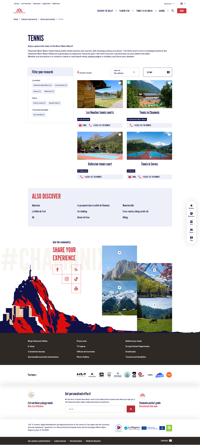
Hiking (125, 217)
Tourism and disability (135, 357)
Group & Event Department (137, 346)
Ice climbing (82, 211)
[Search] (172, 10)
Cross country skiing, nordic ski (135, 211)
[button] (97, 105)
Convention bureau (36, 352)
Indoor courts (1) (39, 103)
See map (149, 72)
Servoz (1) (37, 91)
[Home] (20, 11)
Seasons (168, 4)
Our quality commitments (39, 441)
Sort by (117, 70)
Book (182, 10)
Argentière (46, 4)
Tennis (61, 19)
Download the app (148, 406)
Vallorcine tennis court (100, 164)
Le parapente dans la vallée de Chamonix (93, 205)
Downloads (130, 352)
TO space (81, 346)
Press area (82, 341)
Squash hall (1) (54, 103)
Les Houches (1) (61, 85)
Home (16, 19)
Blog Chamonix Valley (37, 341)
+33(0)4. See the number (101, 125)
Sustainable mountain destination (43, 357)
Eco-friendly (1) (38, 115)
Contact (164, 440)
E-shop (31, 346)
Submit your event (133, 341)
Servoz (16, 4)
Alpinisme (36, 205)
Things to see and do (144, 10)
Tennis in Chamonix (149, 112)
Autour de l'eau (83, 217)
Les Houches (26, 4)
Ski (33, 217)
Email (85, 125)
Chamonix (37, 4)
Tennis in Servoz (149, 164)
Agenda (162, 10)
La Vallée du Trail (39, 211)
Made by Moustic (93, 441)
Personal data (76, 441)
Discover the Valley (105, 10)
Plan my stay (124, 10)
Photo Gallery (83, 357)
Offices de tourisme (86, 352)
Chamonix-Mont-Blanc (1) (42, 85)
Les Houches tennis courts (100, 112)
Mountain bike (128, 205)
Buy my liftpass (36, 406)
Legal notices (60, 441)
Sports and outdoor (47, 19)
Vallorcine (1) (49, 91)
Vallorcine (56, 4)
